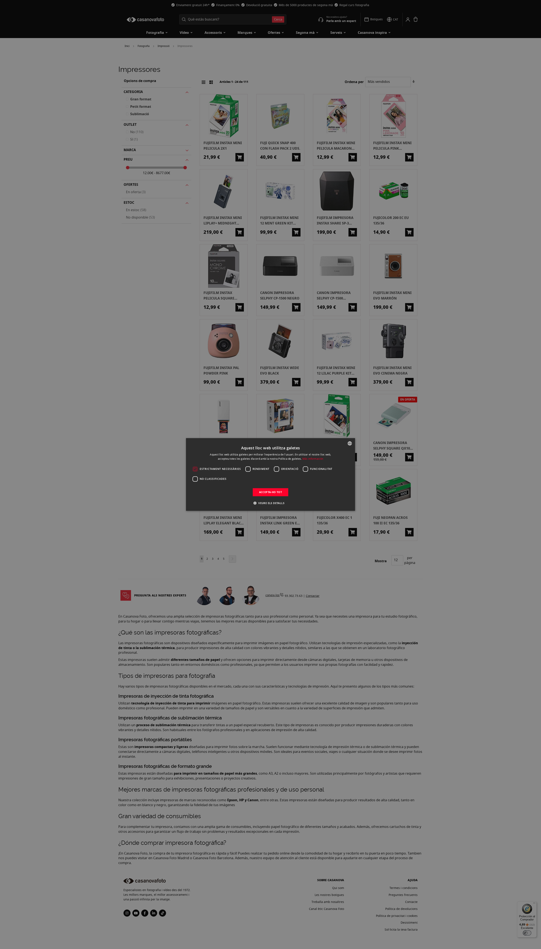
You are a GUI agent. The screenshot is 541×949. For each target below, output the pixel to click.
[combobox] (350, 443)
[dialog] (270, 474)
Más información (312, 458)
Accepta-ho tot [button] (270, 492)
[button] (270, 503)
